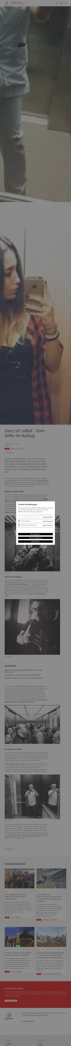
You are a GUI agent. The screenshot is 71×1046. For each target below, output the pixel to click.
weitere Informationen (48, 517)
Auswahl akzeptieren (35, 538)
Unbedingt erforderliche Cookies (31, 517)
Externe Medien (26, 521)
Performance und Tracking (29, 525)
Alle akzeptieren (35, 534)
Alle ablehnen (35, 541)
